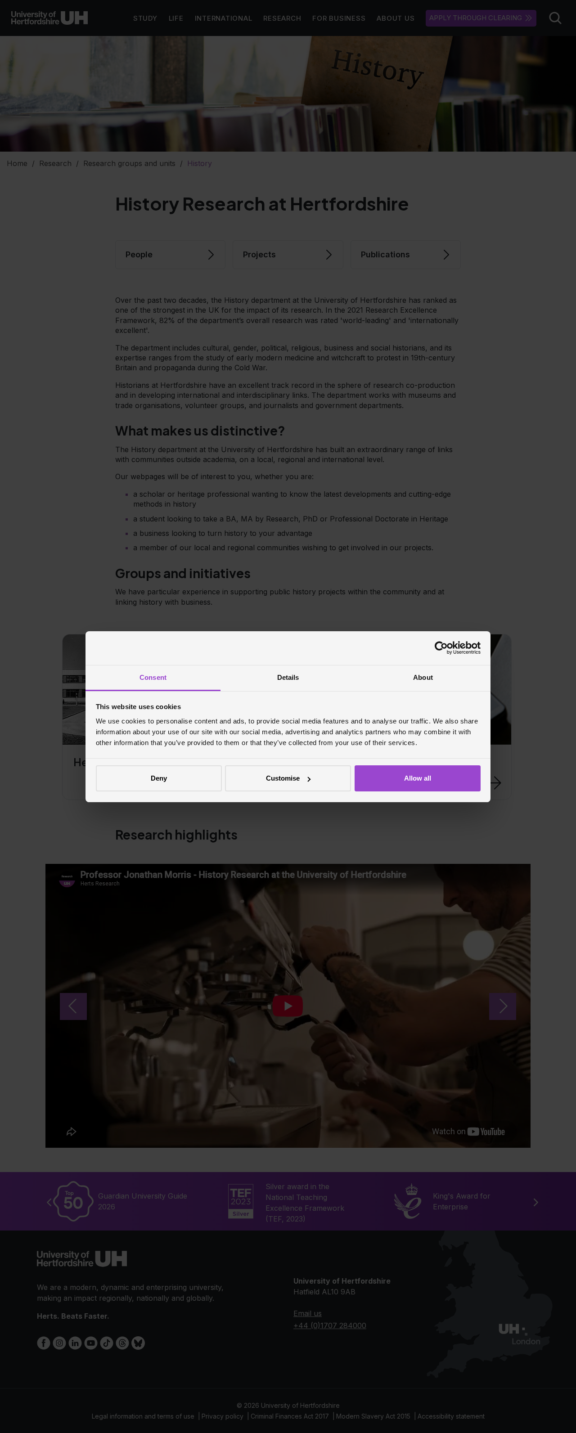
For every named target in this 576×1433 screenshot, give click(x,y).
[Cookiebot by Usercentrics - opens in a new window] (441, 648)
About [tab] (423, 677)
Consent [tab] (153, 677)
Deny (159, 778)
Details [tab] (288, 677)
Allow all (417, 778)
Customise (283, 778)
